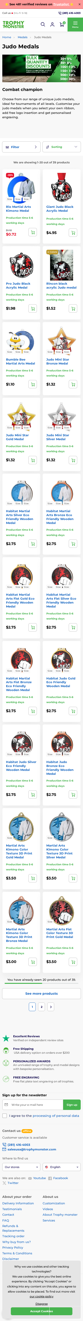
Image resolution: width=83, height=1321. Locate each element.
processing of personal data (56, 1116)
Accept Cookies (41, 1311)
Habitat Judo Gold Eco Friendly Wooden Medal (60, 682)
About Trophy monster (60, 1214)
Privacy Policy (12, 1247)
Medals (22, 37)
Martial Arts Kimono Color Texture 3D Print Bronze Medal (19, 935)
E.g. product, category (29, 50)
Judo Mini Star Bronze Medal (57, 361)
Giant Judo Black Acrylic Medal (60, 208)
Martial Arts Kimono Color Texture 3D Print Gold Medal (19, 851)
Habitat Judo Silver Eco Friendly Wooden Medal (21, 766)
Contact (8, 1214)
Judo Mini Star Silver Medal (57, 437)
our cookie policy (41, 1296)
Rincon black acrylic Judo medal (61, 285)
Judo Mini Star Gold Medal (17, 437)
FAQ (5, 1220)
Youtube (39, 1178)
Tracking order (13, 1236)
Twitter (13, 1183)
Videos (48, 1209)
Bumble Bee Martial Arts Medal (20, 361)
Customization (54, 1203)
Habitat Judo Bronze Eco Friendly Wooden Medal (60, 768)
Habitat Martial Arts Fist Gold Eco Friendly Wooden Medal (20, 600)
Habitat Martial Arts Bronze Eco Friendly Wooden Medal (60, 517)
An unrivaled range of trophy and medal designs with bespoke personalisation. (46, 1067)
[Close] (79, 4)
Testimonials (12, 1209)
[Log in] (52, 24)
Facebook (60, 1178)
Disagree (42, 1303)
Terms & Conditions (17, 1253)
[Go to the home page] (13, 24)
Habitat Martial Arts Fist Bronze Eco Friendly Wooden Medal (19, 684)
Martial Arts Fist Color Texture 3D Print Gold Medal (59, 933)
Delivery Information (18, 1203)
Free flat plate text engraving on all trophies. (43, 1081)
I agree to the (44, 1116)
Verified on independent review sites (38, 1040)
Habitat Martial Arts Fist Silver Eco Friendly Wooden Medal (61, 600)
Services (49, 1220)
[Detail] (33, 232)
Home (6, 37)
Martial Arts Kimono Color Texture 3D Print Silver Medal (59, 851)
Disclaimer (10, 1259)
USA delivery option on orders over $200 (41, 1052)
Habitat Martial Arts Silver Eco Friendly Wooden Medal (19, 517)
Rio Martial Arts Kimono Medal (18, 208)
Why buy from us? (16, 1242)
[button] (43, 24)
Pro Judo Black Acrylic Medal (18, 285)
